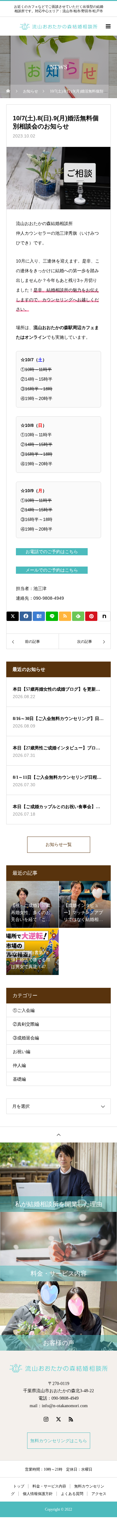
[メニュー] (107, 26)
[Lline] (52, 616)
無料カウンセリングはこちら (58, 1440)
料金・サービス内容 (49, 1486)
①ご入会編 (24, 1010)
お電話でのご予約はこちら (52, 551)
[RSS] (71, 1419)
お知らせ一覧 (59, 844)
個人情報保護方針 (38, 1494)
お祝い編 (21, 1051)
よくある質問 (72, 1494)
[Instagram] (46, 1419)
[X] (59, 1419)
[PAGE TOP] (58, 1134)
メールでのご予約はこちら (52, 570)
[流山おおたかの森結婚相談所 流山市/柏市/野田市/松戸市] (58, 1367)
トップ (18, 1486)
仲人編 (19, 1065)
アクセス (98, 1494)
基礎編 (19, 1079)
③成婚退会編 (26, 1038)
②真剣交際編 (26, 1024)
